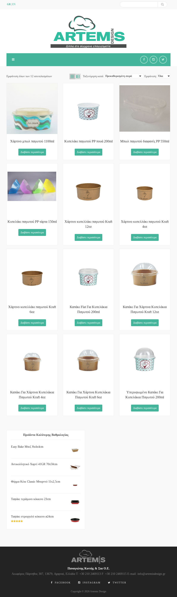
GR (9, 4)
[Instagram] (153, 60)
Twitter (119, 582)
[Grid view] (72, 76)
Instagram (91, 582)
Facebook (62, 582)
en (14, 4)
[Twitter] (163, 60)
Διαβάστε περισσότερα (32, 152)
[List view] (78, 76)
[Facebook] (144, 60)
